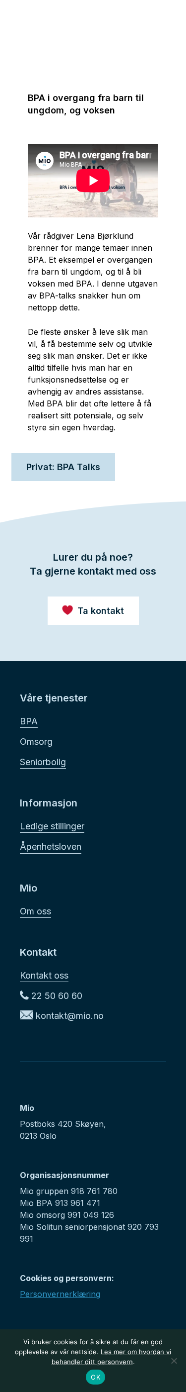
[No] (174, 1361)
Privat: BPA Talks (63, 467)
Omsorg (36, 741)
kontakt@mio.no (68, 1015)
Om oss (35, 911)
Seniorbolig (43, 762)
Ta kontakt (100, 610)
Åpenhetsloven (50, 846)
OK (95, 1377)
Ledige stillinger (52, 826)
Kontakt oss (44, 975)
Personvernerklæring (60, 1294)
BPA (29, 721)
